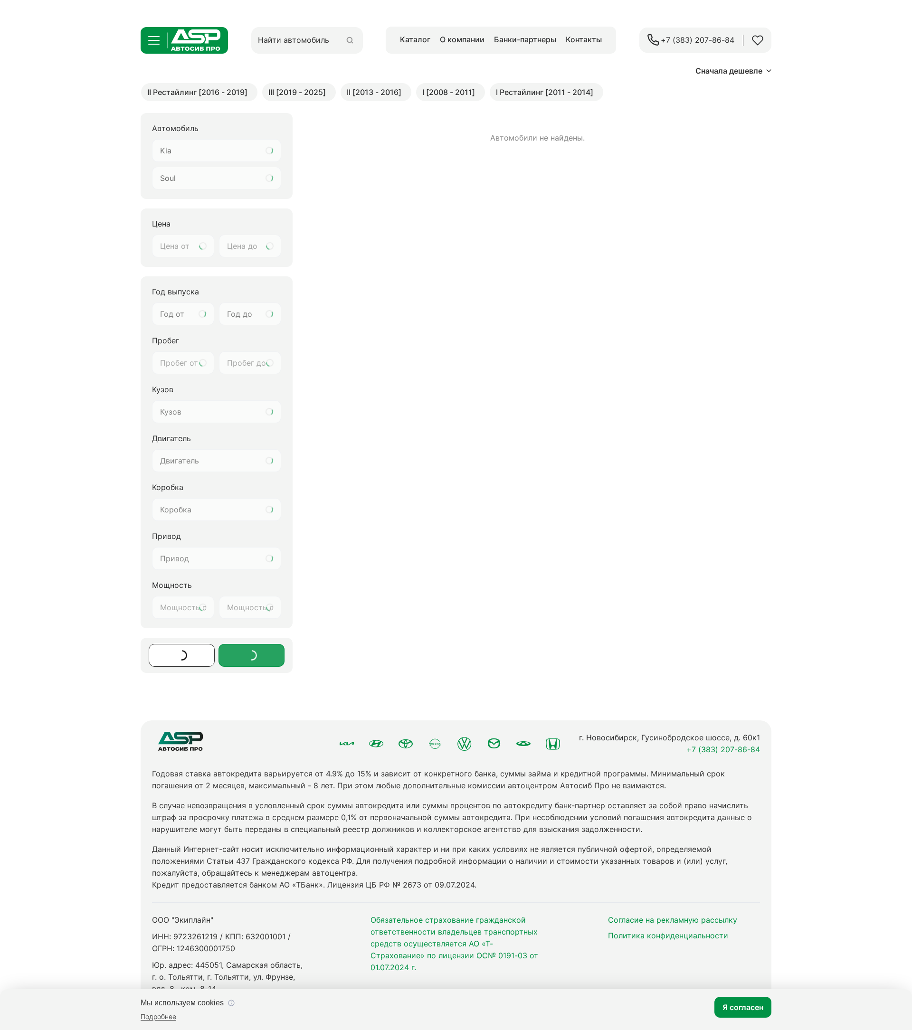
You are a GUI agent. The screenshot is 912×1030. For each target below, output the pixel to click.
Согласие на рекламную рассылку (672, 920)
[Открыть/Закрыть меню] (154, 40)
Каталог (415, 39)
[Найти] (349, 40)
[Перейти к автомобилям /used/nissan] (435, 744)
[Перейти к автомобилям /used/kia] (347, 744)
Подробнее (158, 1016)
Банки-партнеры (525, 39)
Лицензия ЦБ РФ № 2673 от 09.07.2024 (401, 884)
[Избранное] (757, 40)
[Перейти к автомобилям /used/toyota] (406, 744)
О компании (462, 39)
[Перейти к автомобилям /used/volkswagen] (464, 744)
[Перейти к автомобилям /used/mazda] (494, 744)
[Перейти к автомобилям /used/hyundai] (376, 744)
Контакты (584, 39)
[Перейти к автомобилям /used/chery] (523, 744)
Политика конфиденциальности (668, 935)
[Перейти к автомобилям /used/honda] (553, 744)
